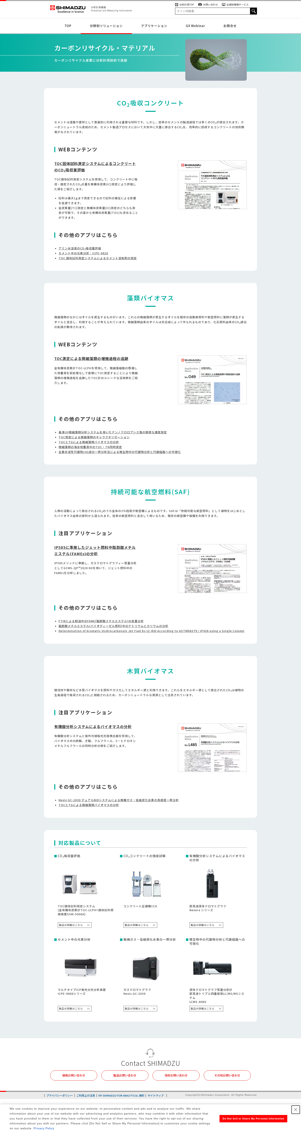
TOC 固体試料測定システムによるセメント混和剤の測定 (98, 258)
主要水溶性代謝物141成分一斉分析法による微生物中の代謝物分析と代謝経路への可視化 (120, 452)
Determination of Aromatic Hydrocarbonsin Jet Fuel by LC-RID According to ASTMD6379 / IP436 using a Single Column (151, 631)
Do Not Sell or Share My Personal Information (253, 1118)
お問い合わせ (210, 4)
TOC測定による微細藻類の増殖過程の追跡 (91, 358)
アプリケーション (154, 26)
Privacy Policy (44, 1128)
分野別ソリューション (106, 26)
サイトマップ (156, 1095)
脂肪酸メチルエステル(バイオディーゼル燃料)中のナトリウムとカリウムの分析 (113, 626)
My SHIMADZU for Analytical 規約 (121, 1095)
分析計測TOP (186, 4)
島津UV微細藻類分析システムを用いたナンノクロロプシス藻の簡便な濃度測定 (113, 432)
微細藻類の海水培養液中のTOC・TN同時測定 (90, 447)
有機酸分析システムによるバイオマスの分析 (93, 726)
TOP (67, 26)
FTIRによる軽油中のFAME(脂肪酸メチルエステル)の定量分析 (101, 621)
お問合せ (229, 26)
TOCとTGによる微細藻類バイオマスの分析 (89, 442)
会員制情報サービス (237, 4)
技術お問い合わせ (176, 1075)
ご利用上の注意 (85, 1095)
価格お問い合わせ (73, 1075)
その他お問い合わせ (227, 1075)
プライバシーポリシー (59, 1095)
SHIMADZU (67, 9)
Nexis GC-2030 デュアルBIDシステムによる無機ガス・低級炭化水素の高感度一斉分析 (119, 800)
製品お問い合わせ (124, 1075)
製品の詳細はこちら (71, 925)
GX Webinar (195, 26)
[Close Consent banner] (296, 1110)
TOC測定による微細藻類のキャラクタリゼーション (94, 437)
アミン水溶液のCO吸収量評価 (80, 248)
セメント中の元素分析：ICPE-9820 (83, 253)
